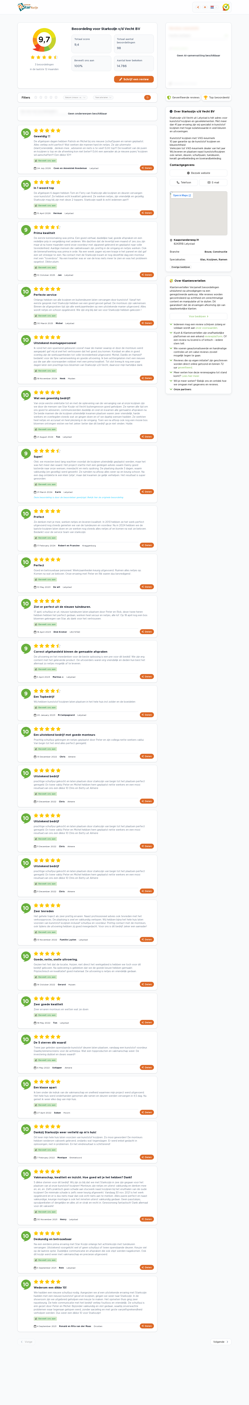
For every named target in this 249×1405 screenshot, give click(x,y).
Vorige (28, 1341)
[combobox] (75, 97)
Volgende (218, 1341)
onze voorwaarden (206, 328)
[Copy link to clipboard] (198, 7)
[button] (198, 388)
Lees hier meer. (191, 376)
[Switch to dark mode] (205, 7)
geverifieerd (185, 367)
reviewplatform (213, 336)
